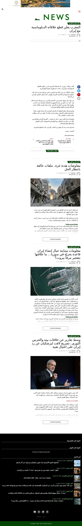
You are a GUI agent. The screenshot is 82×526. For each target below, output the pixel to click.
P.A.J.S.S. (71, 36)
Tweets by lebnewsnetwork (41, 452)
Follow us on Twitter (72, 224)
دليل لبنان (39, 516)
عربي (44, 516)
